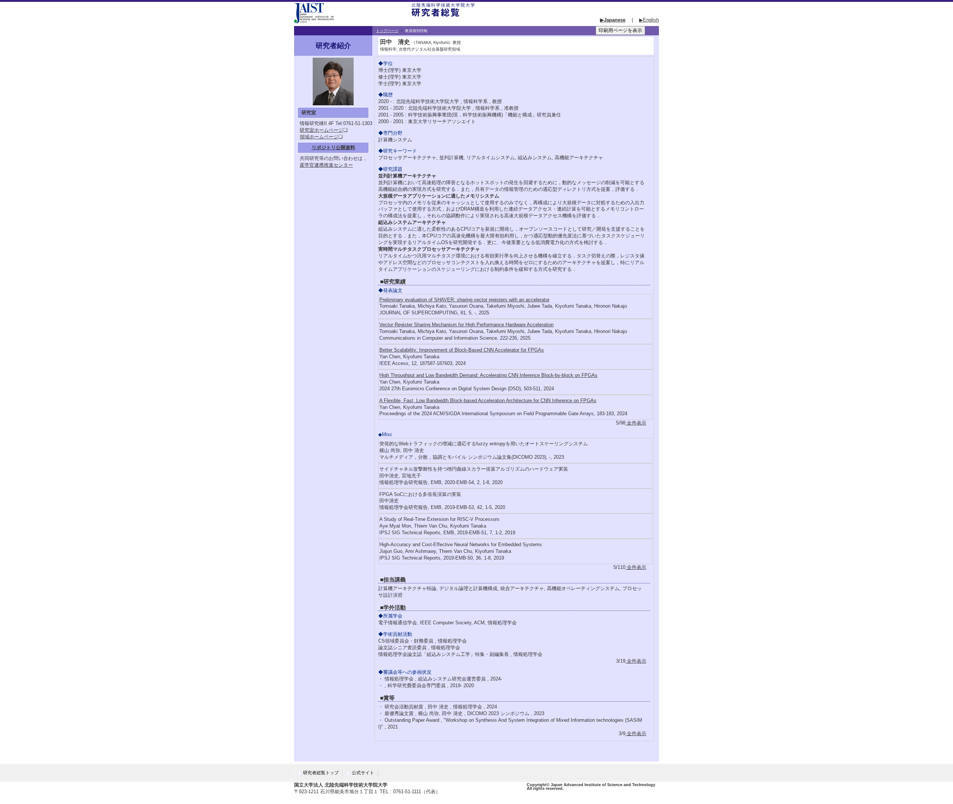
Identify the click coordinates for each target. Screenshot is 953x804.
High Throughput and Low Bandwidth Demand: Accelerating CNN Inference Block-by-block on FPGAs (488, 375)
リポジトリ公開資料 (333, 147)
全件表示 (635, 423)
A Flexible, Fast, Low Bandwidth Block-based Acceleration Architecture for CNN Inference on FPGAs (487, 400)
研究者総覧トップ (321, 772)
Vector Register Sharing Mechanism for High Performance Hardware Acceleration (466, 324)
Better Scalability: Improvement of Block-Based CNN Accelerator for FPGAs (461, 350)
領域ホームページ (319, 137)
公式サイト (363, 772)
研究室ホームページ (321, 130)
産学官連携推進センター (326, 165)
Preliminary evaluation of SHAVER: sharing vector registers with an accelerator (464, 299)
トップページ (387, 31)
